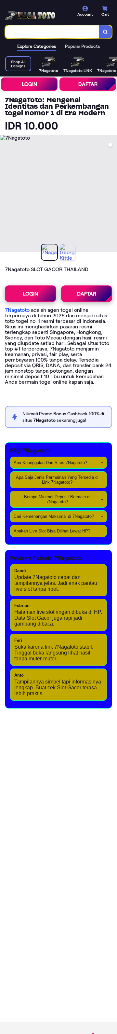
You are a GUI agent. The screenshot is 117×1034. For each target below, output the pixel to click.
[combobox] (52, 31)
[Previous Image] (5, 194)
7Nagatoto (17, 310)
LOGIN (29, 84)
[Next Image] (112, 194)
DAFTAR (88, 84)
